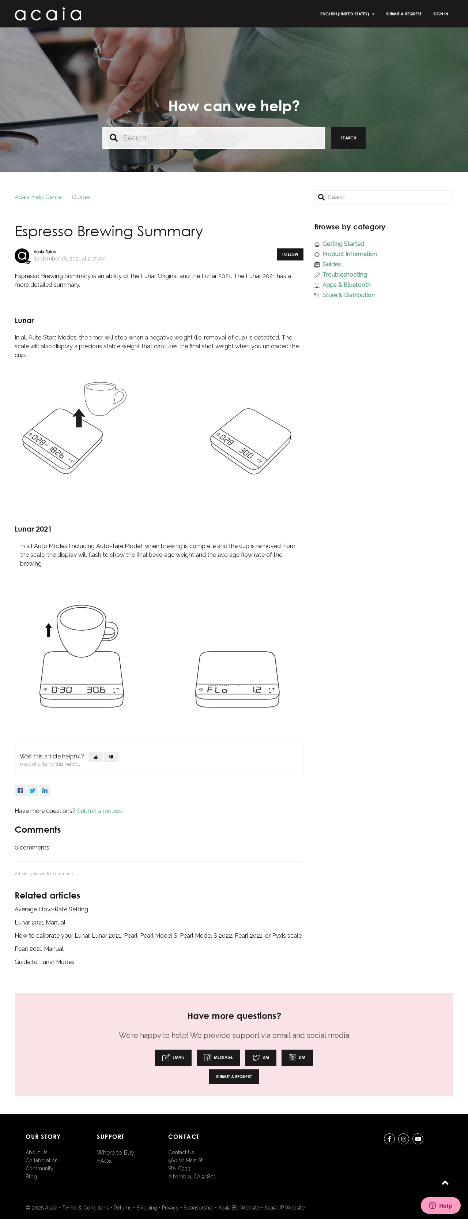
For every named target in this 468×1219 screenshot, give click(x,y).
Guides (81, 197)
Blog (31, 1176)
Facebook (20, 790)
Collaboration (42, 1160)
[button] (95, 757)
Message (223, 1057)
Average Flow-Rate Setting (51, 909)
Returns (123, 1208)
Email (177, 1057)
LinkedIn (44, 790)
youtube (418, 1139)
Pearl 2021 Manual (39, 948)
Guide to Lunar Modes (45, 962)
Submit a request (404, 13)
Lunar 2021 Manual (40, 922)
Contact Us (181, 1152)
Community (39, 1168)
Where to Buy (115, 1152)
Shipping (146, 1208)
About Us (37, 1152)
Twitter (32, 790)
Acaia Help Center (39, 197)
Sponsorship (199, 1208)
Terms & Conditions (85, 1208)
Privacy (170, 1208)
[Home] (48, 13)
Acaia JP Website (284, 1208)
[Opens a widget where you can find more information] (440, 1206)
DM (265, 1057)
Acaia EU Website (239, 1208)
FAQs (104, 1161)
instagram (404, 1139)
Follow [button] (290, 254)
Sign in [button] (440, 13)
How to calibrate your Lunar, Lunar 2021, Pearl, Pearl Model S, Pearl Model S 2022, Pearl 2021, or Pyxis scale (158, 935)
